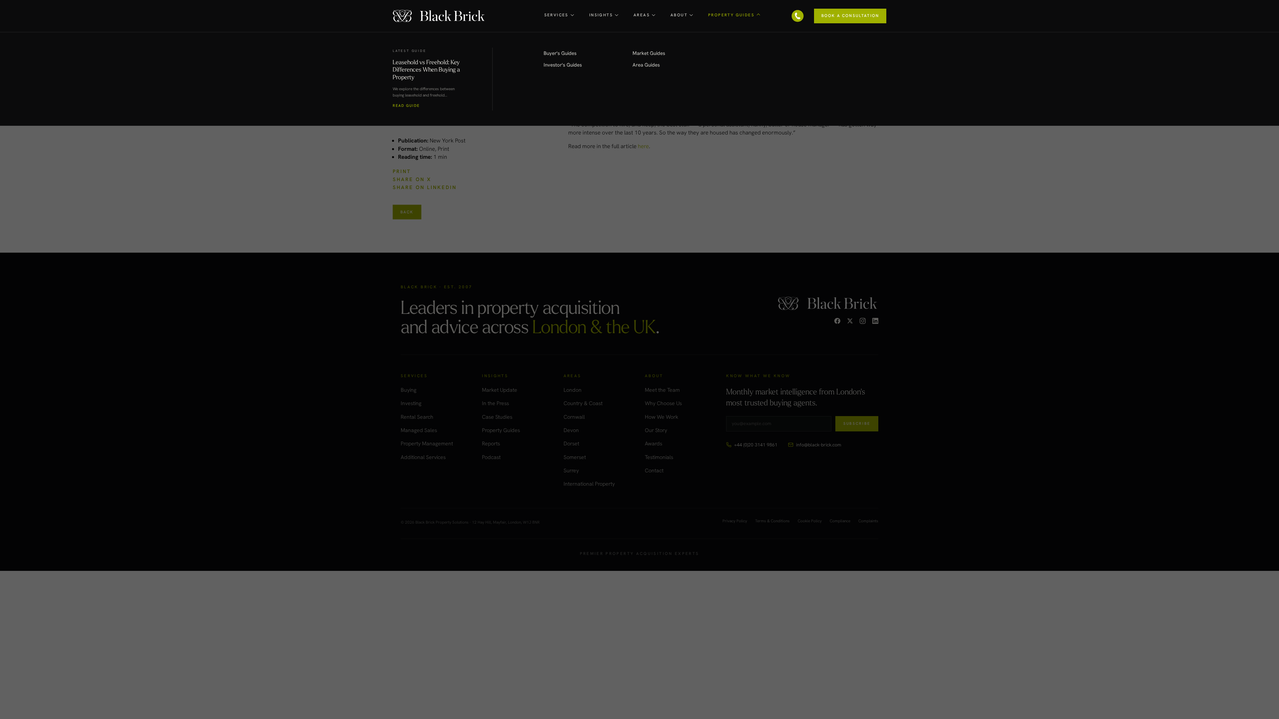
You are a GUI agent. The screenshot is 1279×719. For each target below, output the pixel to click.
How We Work (661, 416)
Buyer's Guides (560, 53)
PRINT (402, 171)
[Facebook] (837, 321)
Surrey (571, 470)
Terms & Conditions (772, 521)
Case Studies (497, 416)
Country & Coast (583, 403)
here (643, 146)
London (573, 389)
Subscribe (856, 423)
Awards (653, 443)
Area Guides (646, 65)
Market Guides (649, 53)
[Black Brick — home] (439, 16)
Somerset (575, 457)
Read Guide (406, 106)
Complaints (868, 521)
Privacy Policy (734, 521)
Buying (408, 389)
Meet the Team (662, 389)
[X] (850, 321)
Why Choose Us (663, 403)
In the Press (495, 403)
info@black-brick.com (818, 444)
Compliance (840, 521)
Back (407, 212)
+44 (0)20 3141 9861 (755, 444)
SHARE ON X (412, 179)
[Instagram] (863, 321)
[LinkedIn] (875, 321)
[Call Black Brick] (798, 16)
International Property (589, 483)
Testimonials (659, 457)
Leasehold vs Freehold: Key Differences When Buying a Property (426, 69)
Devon (571, 430)
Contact (654, 470)
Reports (491, 443)
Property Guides (501, 430)
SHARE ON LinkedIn (425, 187)
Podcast (491, 457)
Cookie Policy (810, 521)
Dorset (571, 443)
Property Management (427, 443)
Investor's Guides (563, 65)
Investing (411, 403)
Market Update (499, 389)
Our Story (656, 430)
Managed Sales (419, 430)
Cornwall (574, 416)
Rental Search (417, 416)
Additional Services (423, 457)
